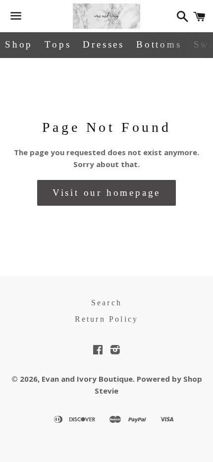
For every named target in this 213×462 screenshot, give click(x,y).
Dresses (103, 44)
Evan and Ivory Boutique (87, 379)
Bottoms (159, 44)
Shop (19, 44)
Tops (58, 44)
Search (106, 302)
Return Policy (107, 319)
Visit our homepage (106, 192)
